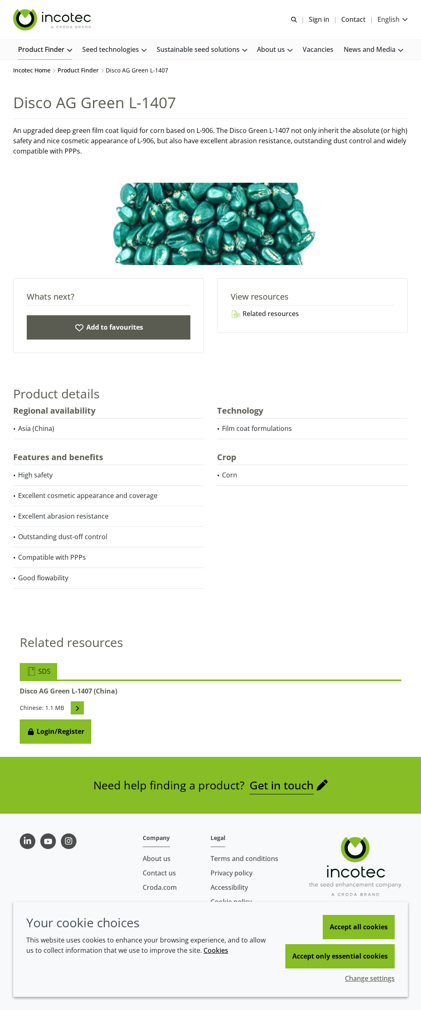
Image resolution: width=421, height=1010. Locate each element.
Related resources (270, 313)
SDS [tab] (44, 671)
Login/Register (59, 731)
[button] (45, 50)
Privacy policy (231, 872)
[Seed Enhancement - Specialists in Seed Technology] (53, 19)
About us (157, 858)
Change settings (370, 978)
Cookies (216, 950)
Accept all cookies (359, 926)
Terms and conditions (244, 858)
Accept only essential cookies (340, 956)
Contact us (159, 872)
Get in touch (282, 785)
